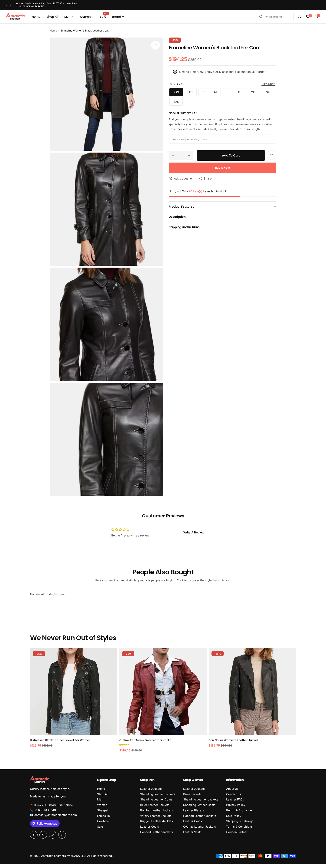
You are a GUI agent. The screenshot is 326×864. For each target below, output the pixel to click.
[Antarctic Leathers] (15, 16)
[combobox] (275, 16)
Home (53, 30)
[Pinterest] (62, 835)
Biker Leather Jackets (154, 805)
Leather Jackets (151, 788)
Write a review (193, 532)
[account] (299, 16)
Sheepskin (104, 810)
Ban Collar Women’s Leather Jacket (187, 740)
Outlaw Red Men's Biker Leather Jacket (100, 740)
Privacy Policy (235, 805)
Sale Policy (233, 816)
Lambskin (103, 816)
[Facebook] (34, 835)
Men (100, 799)
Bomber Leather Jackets (156, 810)
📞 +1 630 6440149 (43, 810)
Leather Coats (149, 826)
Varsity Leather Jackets (155, 816)
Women (102, 805)
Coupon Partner (237, 832)
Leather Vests (192, 832)
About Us (232, 788)
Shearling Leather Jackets (157, 794)
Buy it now (222, 168)
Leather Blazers (193, 810)
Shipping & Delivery (239, 821)
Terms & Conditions (239, 826)
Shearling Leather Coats (156, 799)
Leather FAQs (235, 799)
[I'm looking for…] (261, 16)
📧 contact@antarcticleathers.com (53, 815)
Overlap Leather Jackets (199, 826)
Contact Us (233, 794)
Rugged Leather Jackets (156, 821)
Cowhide (103, 821)
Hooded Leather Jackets (156, 832)
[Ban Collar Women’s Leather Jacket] (206, 691)
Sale (100, 826)
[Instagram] (43, 835)
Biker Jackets (192, 794)
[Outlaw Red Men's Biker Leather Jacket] (117, 691)
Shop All (102, 794)
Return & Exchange (239, 810)
